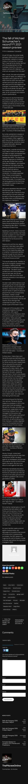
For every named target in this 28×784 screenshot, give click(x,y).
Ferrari (4, 594)
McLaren (15, 600)
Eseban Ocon (6, 591)
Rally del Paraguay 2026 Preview (10, 736)
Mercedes (22, 600)
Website (4, 691)
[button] (4, 650)
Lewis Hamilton (11, 597)
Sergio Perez (16, 606)
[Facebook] (3, 568)
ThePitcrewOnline (8, 13)
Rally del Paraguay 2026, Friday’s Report (10, 729)
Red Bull (16, 603)
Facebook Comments (19, 644)
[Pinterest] (13, 568)
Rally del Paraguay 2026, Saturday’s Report (10, 721)
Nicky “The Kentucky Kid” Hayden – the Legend (6, 621)
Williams (14, 609)
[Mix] (19, 568)
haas (4, 597)
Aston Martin (11, 585)
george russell (20, 594)
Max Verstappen (7, 600)
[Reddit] (16, 568)
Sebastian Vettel (7, 606)
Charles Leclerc (7, 588)
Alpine (4, 585)
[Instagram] (3, 571)
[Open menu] (4, 17)
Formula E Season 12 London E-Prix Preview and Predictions (11, 743)
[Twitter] (7, 568)
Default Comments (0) (7, 644)
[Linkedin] (10, 568)
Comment (5, 659)
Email (4, 685)
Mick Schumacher (7, 603)
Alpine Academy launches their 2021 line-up (19, 621)
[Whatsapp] (22, 568)
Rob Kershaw (11, 51)
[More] (7, 571)
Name (4, 678)
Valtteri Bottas (6, 609)
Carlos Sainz (20, 585)
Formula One (18, 51)
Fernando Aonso (16, 591)
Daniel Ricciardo (17, 588)
